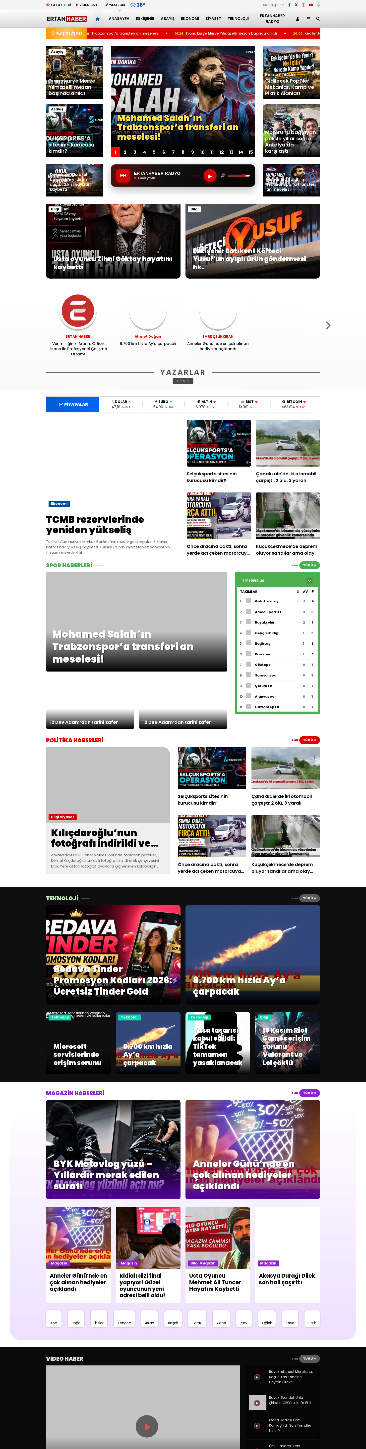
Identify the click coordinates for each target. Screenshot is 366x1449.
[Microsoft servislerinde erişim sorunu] (78, 1017)
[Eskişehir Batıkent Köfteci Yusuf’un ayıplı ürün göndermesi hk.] (252, 277)
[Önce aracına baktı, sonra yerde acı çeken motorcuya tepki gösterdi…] (219, 515)
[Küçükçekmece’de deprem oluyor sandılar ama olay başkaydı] (288, 515)
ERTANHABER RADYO (272, 18)
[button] (99, 18)
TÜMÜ (183, 381)
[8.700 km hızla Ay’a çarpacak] (148, 1072)
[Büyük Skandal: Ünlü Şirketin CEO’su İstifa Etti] (257, 1408)
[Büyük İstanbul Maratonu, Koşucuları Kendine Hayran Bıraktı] (257, 1382)
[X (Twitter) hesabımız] (296, 4)
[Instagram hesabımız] (303, 4)
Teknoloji (238, 18)
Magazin (59, 1263)
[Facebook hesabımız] (289, 4)
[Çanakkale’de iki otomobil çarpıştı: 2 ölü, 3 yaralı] (288, 443)
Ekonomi (190, 18)
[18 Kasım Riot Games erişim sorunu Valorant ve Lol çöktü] (287, 1072)
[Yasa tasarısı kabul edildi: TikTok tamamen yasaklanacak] (217, 1072)
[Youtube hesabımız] (311, 4)
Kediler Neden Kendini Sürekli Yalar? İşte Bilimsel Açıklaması (267, 33)
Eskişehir (145, 18)
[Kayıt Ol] (298, 18)
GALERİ (61, 5)
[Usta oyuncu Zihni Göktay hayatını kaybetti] (113, 277)
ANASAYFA (119, 18)
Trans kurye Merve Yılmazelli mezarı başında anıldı (141, 33)
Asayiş (168, 18)
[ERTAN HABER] (66, 20)
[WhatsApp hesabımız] (318, 4)
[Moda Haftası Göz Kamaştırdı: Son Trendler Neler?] (257, 1431)
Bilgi (55, 209)
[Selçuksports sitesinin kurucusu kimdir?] (219, 443)
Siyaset (213, 18)
